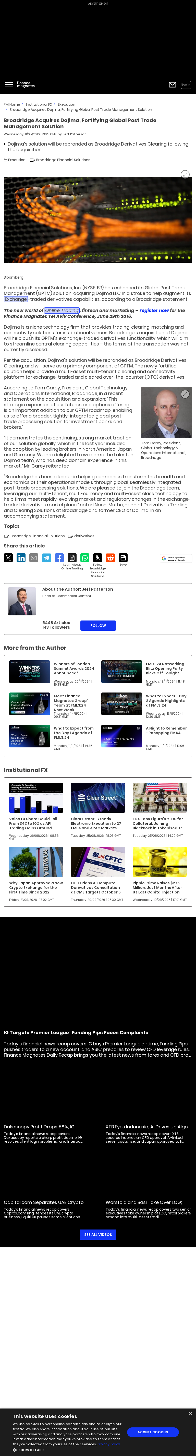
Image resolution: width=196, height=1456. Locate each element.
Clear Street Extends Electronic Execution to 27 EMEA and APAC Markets (96, 823)
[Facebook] (59, 557)
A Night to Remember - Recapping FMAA (166, 730)
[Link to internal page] (22, 601)
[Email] (33, 557)
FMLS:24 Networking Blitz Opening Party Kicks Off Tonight (165, 668)
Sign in (185, 85)
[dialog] (98, 1432)
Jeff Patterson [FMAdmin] (75, 134)
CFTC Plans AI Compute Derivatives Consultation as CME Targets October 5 (96, 887)
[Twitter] (8, 557)
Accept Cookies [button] (153, 1432)
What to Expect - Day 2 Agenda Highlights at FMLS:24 (166, 701)
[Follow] (97, 565)
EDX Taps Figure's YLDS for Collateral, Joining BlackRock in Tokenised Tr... (159, 823)
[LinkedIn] (21, 557)
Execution (66, 104)
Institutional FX (39, 104)
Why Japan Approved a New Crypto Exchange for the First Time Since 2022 (36, 887)
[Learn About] (72, 561)
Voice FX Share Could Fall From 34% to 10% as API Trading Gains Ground (33, 823)
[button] (67, 1449)
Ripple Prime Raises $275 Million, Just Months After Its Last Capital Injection (157, 887)
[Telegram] (46, 557)
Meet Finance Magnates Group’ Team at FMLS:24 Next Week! (71, 703)
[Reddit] (110, 557)
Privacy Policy (108, 1444)
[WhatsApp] (84, 557)
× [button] (190, 1414)
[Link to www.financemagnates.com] (29, 671)
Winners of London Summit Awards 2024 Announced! (74, 668)
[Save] (123, 560)
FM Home (12, 104)
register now (154, 310)
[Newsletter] (172, 84)
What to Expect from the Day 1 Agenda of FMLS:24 (74, 733)
